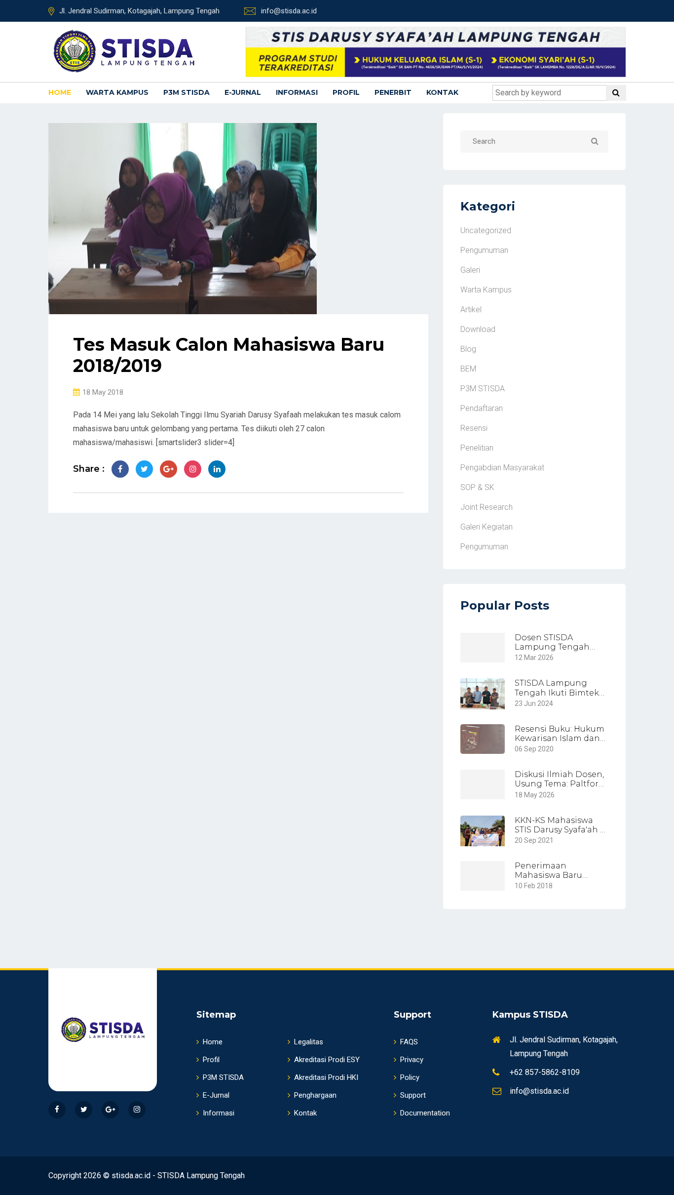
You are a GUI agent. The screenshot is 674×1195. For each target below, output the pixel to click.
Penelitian (476, 448)
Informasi (297, 92)
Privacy (411, 1059)
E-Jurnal (243, 92)
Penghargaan (315, 1095)
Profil (346, 92)
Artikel (471, 309)
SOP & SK (477, 487)
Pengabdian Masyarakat (502, 467)
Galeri (470, 270)
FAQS (409, 1041)
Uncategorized (485, 230)
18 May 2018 (102, 392)
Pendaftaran (481, 408)
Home (59, 92)
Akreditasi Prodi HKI (326, 1077)
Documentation (425, 1113)
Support (413, 1095)
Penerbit (393, 92)
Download (477, 329)
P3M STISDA (186, 92)
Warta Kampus (117, 92)
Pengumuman (484, 250)
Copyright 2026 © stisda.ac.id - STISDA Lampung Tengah (146, 1175)
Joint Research (486, 507)
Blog (468, 349)
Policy (409, 1077)
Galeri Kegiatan (486, 527)
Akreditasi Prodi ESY (327, 1059)
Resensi (473, 428)
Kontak (442, 92)
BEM (468, 368)
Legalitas (308, 1041)
